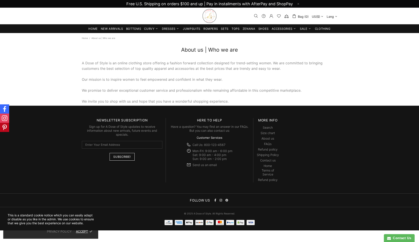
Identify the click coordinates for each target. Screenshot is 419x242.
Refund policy (268, 149)
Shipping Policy (268, 155)
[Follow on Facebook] (4, 109)
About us (267, 138)
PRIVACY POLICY (59, 231)
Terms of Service (268, 172)
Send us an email (204, 165)
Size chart (268, 133)
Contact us (268, 160)
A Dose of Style (209, 16)
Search (268, 127)
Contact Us (401, 238)
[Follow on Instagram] (4, 118)
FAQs (243, 126)
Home (85, 38)
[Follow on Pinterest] (4, 127)
